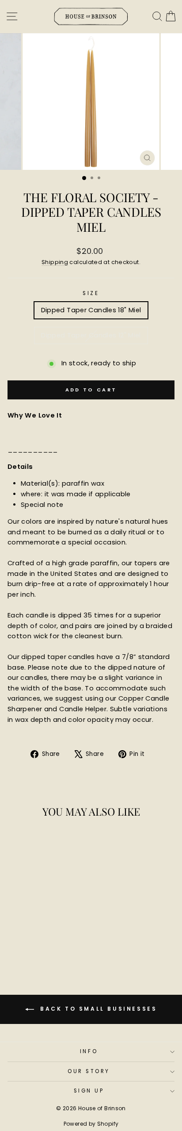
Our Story (89, 1071)
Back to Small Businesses (97, 1009)
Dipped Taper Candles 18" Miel (91, 310)
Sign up (89, 1090)
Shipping (55, 262)
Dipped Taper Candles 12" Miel (91, 335)
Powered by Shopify (91, 1123)
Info (89, 1051)
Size (91, 293)
